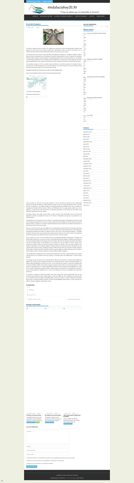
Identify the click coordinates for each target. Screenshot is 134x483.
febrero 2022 (86, 149)
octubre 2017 (86, 185)
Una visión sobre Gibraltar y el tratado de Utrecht (96, 33)
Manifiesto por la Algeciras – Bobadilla (94, 59)
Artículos (35, 16)
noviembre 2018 (87, 168)
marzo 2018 (86, 173)
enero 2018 (86, 178)
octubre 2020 (86, 161)
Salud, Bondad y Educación (74, 299)
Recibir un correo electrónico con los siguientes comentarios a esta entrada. (45, 460)
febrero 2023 (86, 136)
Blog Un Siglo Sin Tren (46, 16)
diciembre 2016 (87, 200)
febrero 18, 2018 (49, 413)
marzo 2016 (86, 205)
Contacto (91, 16)
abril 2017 (85, 193)
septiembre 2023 (87, 132)
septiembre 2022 (87, 141)
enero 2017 (86, 197)
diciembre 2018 (87, 166)
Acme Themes (80, 478)
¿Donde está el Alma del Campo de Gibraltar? (96, 76)
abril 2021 (85, 156)
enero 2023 (86, 139)
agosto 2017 (86, 190)
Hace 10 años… (90, 115)
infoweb (37, 27)
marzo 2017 (86, 195)
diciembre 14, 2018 (31, 413)
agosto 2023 (86, 134)
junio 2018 (85, 171)
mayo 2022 (86, 144)
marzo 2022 (86, 146)
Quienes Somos (100, 16)
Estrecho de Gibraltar (81, 16)
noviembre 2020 (87, 158)
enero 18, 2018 (67, 413)
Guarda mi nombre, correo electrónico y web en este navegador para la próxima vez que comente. (51, 458)
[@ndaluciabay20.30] (67, 9)
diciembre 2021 (87, 151)
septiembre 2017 (87, 188)
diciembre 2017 (87, 180)
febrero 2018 (86, 176)
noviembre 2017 (87, 183)
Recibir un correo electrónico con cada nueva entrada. (40, 463)
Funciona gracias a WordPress (58, 478)
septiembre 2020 (87, 163)
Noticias (37, 422)
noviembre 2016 (87, 202)
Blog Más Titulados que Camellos (63, 16)
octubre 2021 (86, 154)
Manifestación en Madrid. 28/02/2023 (94, 97)
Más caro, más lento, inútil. (34, 299)
